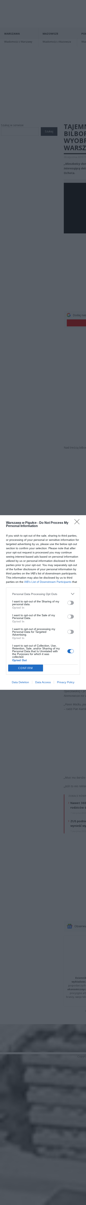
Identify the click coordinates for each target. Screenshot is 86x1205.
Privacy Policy (65, 682)
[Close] (78, 523)
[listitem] (43, 594)
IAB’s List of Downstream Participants (47, 581)
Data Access (43, 682)
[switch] (70, 603)
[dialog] (43, 602)
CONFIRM (25, 668)
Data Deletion (20, 682)
